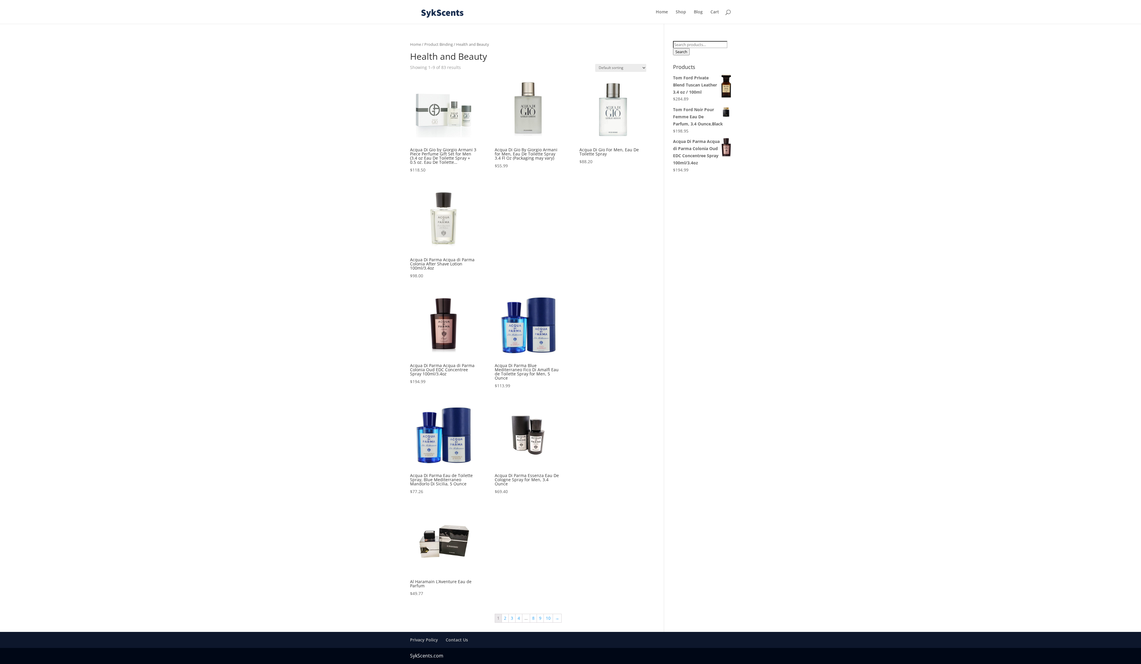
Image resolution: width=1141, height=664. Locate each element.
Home (662, 12)
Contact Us (457, 640)
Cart (714, 12)
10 (548, 618)
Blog (698, 12)
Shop (681, 12)
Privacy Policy (424, 640)
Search (681, 51)
